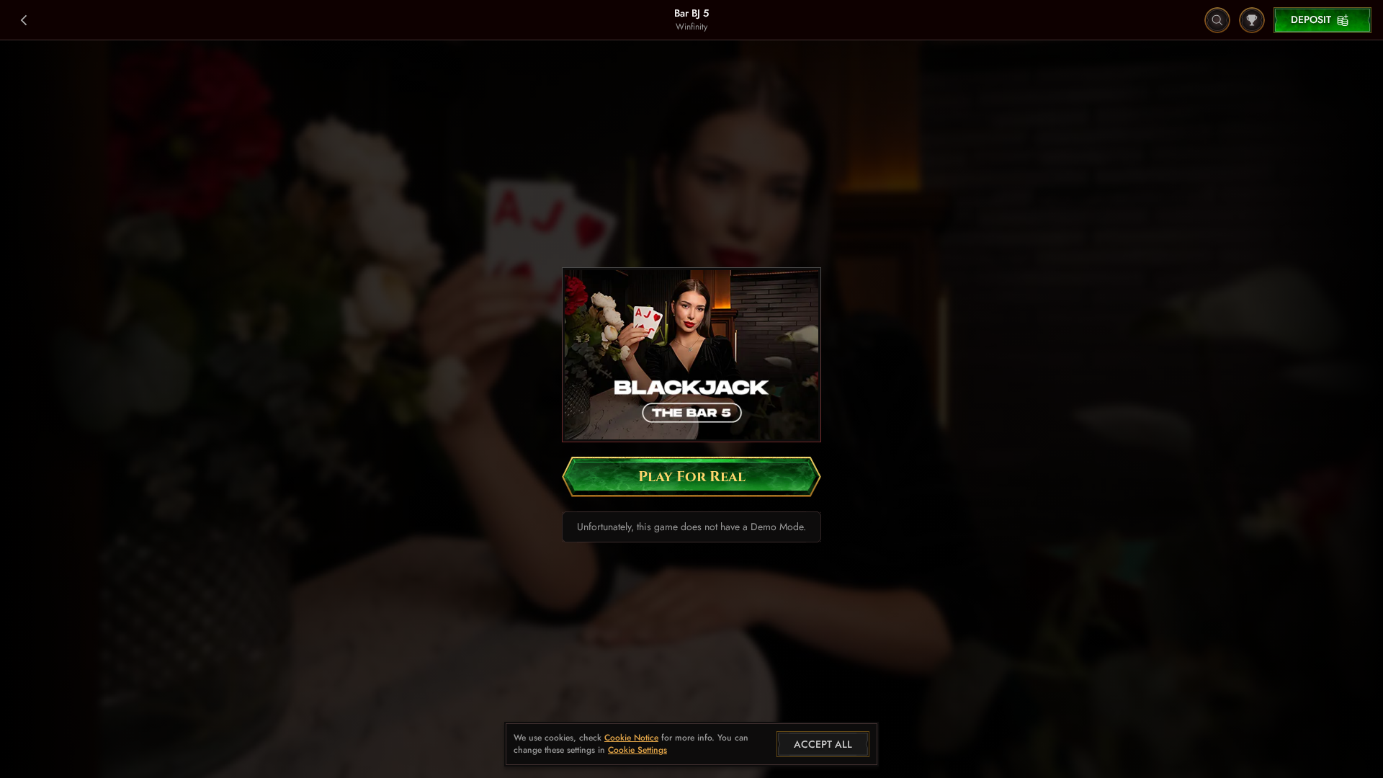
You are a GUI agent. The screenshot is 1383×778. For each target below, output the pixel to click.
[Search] (1217, 20)
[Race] (1252, 20)
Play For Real (692, 476)
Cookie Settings (637, 751)
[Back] (24, 20)
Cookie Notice (631, 738)
